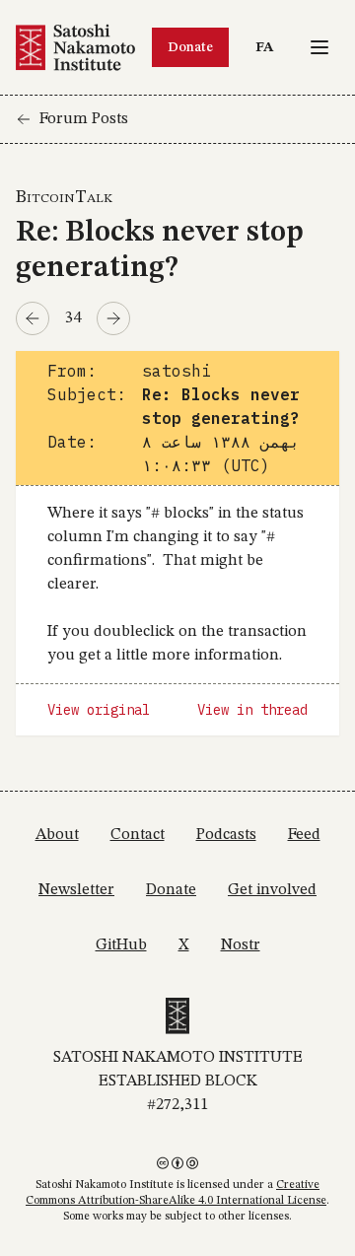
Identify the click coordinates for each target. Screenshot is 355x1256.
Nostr (240, 945)
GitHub (121, 945)
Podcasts (226, 835)
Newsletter (76, 890)
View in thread (252, 710)
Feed (304, 835)
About (57, 835)
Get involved (272, 890)
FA (269, 46)
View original (98, 710)
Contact (137, 835)
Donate (190, 47)
